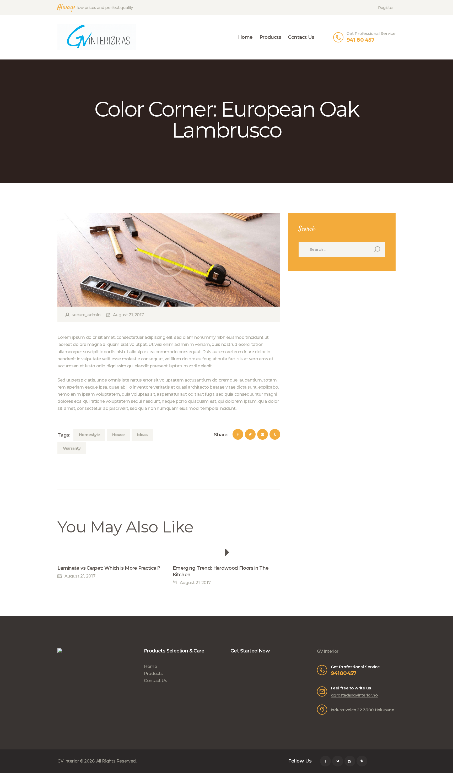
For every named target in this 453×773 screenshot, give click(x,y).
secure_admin (86, 314)
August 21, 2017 (128, 314)
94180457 (344, 673)
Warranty (71, 448)
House (118, 434)
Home (150, 666)
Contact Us (155, 680)
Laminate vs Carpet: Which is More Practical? (108, 568)
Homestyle (89, 434)
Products (153, 673)
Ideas (142, 434)
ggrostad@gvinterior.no (354, 695)
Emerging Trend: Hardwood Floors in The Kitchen (220, 571)
